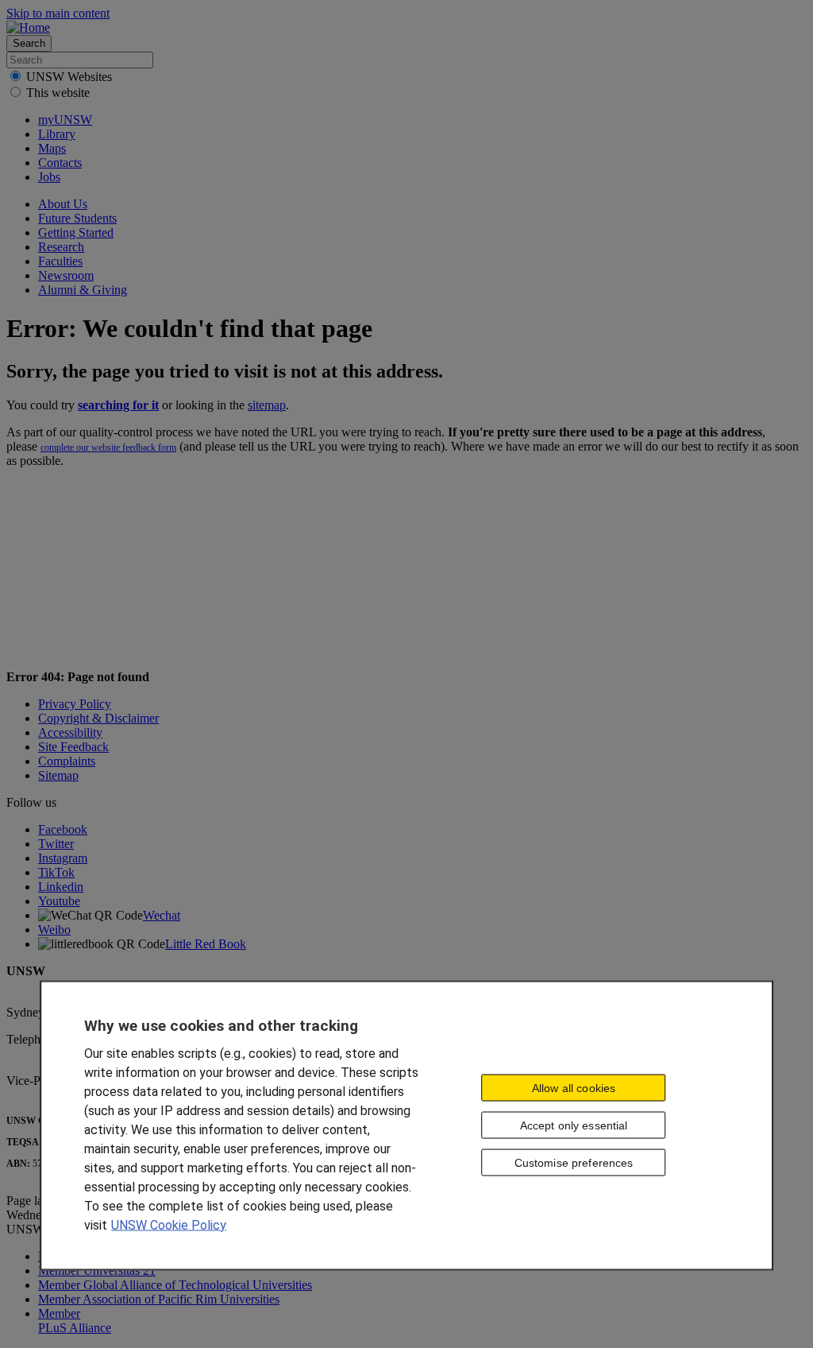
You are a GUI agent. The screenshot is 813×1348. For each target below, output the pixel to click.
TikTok (56, 872)
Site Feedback (73, 746)
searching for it (118, 405)
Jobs (49, 177)
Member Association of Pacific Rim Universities (158, 1299)
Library (56, 134)
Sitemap (58, 775)
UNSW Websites (69, 76)
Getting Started (76, 232)
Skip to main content (58, 13)
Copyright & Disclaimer (98, 718)
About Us (62, 204)
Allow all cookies (573, 1088)
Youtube (59, 901)
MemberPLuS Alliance (74, 1320)
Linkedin (60, 886)
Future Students (77, 218)
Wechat (161, 915)
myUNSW (65, 119)
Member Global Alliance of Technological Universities (175, 1285)
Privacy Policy (74, 704)
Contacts (60, 162)
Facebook (62, 829)
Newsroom (66, 275)
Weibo (54, 929)
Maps (52, 148)
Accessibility (70, 732)
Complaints (66, 761)
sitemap (267, 405)
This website (58, 92)
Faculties (60, 261)
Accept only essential (574, 1125)
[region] (406, 1125)
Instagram (62, 858)
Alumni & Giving (82, 289)
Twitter (56, 843)
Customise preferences (574, 1162)
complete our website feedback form (108, 447)
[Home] (28, 27)
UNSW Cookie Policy (168, 1224)
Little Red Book (205, 944)
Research (61, 247)
